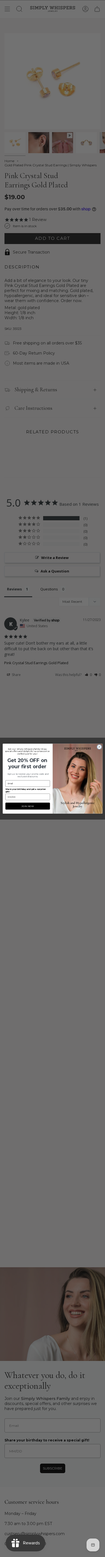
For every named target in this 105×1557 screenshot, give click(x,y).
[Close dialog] (99, 746)
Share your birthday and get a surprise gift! (25, 790)
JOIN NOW (27, 805)
